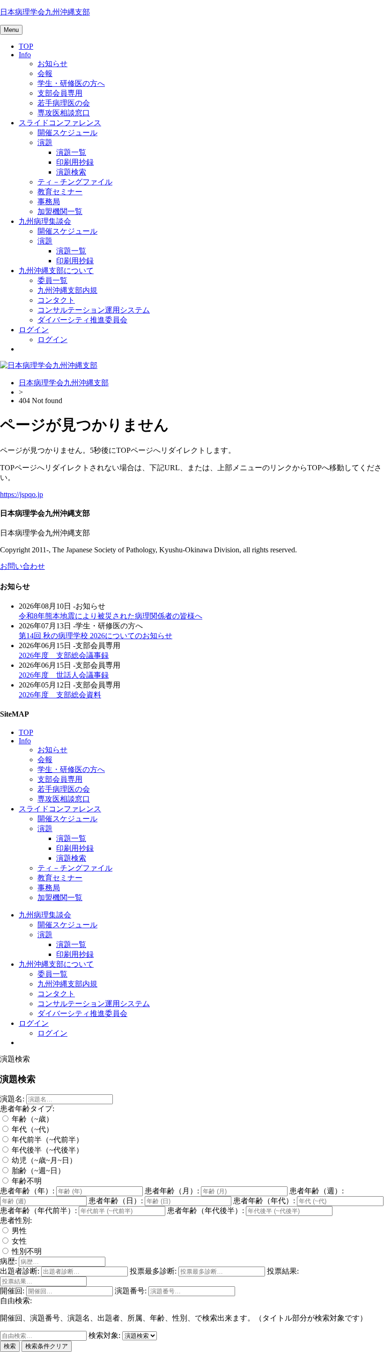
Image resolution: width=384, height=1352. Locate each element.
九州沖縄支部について (56, 271)
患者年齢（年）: (27, 1191)
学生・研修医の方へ (71, 83)
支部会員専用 (59, 93)
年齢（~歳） (31, 1119)
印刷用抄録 (75, 162)
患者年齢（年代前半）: (38, 1211)
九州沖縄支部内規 (67, 290)
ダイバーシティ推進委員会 (82, 320)
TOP (26, 46)
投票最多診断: (153, 1271)
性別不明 (26, 1251)
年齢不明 (26, 1181)
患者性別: (16, 1220)
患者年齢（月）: (172, 1191)
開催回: (12, 1291)
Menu (11, 29)
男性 (18, 1231)
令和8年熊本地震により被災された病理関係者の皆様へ (110, 616)
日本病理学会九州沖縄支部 (45, 12)
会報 (44, 73)
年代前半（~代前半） (46, 1140)
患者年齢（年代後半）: (205, 1211)
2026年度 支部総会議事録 (64, 655)
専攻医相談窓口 (63, 113)
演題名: (12, 1099)
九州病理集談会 (45, 221)
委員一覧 (52, 280)
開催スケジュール (67, 133)
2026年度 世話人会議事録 (64, 675)
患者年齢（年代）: (264, 1201)
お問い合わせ (22, 566)
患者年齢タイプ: (27, 1109)
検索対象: (104, 1335)
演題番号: (131, 1291)
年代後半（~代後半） (46, 1150)
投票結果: (283, 1271)
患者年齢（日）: (116, 1201)
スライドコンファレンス (60, 123)
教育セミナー (59, 192)
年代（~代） (31, 1129)
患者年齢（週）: (316, 1191)
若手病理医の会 (63, 103)
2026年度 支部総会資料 (60, 695)
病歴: (8, 1261)
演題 (44, 142)
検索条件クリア (46, 1346)
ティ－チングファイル (74, 182)
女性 (18, 1241)
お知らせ (52, 64)
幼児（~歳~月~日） (43, 1160)
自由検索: (16, 1301)
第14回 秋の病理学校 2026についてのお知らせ (95, 636)
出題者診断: (19, 1271)
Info (25, 55)
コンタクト (56, 300)
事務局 (48, 202)
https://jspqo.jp (21, 494)
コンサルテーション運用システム (93, 310)
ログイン (34, 330)
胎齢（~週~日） (37, 1171)
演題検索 (71, 172)
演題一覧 (71, 152)
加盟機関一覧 (59, 211)
